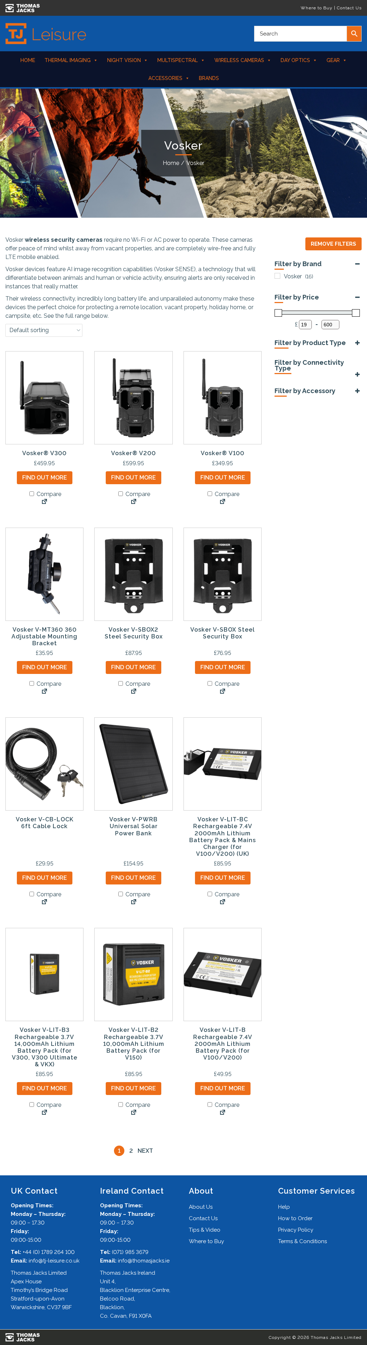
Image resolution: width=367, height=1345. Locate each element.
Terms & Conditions (302, 1241)
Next (145, 1150)
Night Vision (124, 60)
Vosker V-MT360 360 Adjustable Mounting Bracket (44, 636)
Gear (333, 60)
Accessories (165, 78)
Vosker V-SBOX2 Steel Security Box (134, 633)
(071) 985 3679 (130, 1252)
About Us (201, 1207)
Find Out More (44, 477)
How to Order (295, 1218)
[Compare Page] (44, 502)
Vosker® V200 (133, 453)
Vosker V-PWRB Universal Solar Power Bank (133, 826)
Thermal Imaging (67, 60)
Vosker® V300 (44, 453)
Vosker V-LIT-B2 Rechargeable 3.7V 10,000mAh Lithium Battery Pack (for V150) (133, 1044)
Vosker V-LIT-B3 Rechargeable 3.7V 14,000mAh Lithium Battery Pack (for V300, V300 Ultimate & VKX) (44, 1047)
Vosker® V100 (222, 453)
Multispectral (177, 60)
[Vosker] (277, 276)
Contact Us (349, 7)
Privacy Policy (295, 1230)
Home (27, 60)
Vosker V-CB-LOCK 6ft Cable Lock (44, 823)
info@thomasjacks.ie (144, 1260)
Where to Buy (317, 7)
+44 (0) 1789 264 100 (49, 1252)
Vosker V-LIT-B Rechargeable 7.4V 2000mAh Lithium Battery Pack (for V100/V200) (222, 1044)
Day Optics (295, 60)
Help (284, 1207)
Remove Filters (333, 244)
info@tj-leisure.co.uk (54, 1260)
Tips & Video (204, 1230)
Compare (48, 494)
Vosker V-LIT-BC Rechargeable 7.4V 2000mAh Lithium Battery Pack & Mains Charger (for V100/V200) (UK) (222, 836)
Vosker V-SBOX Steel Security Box (222, 633)
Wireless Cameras (239, 60)
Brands (209, 78)
